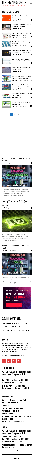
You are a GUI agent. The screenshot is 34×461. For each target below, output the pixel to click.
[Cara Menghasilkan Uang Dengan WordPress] (6, 44)
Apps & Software (7, 450)
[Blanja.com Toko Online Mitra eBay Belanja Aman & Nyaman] (6, 35)
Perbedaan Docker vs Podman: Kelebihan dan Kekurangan (17, 446)
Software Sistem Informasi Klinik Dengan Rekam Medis (14, 401)
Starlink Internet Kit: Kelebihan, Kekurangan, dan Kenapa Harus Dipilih (16, 387)
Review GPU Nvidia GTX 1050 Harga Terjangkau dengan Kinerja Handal (15, 203)
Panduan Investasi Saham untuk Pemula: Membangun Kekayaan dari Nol (17, 373)
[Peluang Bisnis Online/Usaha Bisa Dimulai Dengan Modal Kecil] (6, 78)
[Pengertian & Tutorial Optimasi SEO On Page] (6, 104)
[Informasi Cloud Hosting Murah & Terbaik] (17, 176)
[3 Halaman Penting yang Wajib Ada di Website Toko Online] (6, 27)
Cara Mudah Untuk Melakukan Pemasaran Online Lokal (13, 409)
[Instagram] (9, 361)
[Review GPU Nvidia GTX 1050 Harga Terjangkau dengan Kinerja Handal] (17, 221)
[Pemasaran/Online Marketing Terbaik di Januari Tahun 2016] (6, 87)
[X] (14, 361)
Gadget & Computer (8, 383)
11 (31, 106)
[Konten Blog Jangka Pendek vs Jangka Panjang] (6, 70)
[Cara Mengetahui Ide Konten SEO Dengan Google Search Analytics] (6, 53)
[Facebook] (4, 361)
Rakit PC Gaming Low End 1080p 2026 (15, 380)
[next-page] (22, 114)
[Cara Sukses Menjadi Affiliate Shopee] (6, 18)
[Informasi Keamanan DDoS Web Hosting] (17, 264)
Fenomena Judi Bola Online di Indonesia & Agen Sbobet (16, 417)
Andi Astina (15, 37)
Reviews (4, 405)
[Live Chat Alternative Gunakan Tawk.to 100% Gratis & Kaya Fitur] (6, 61)
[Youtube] (19, 361)
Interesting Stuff (8, 377)
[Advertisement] (17, 136)
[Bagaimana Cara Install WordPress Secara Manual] (6, 96)
